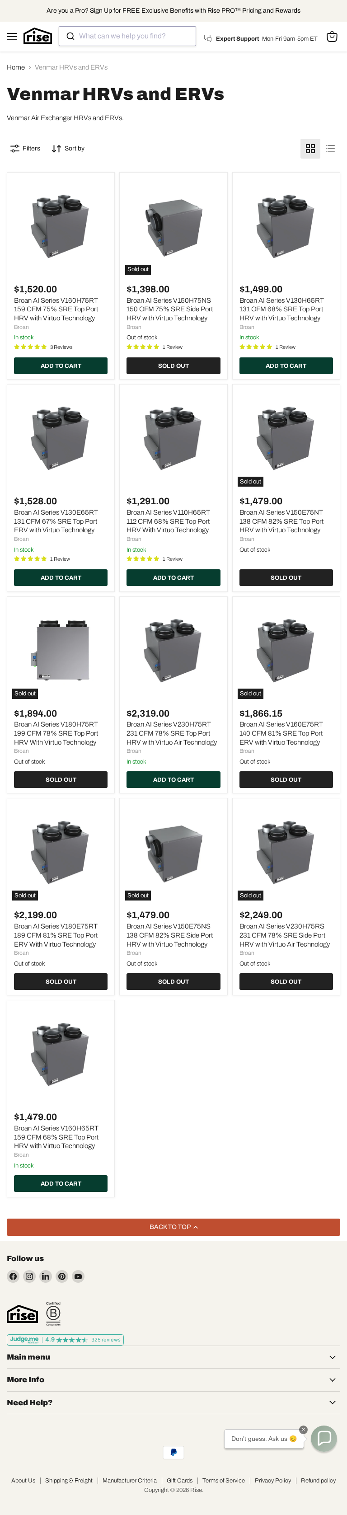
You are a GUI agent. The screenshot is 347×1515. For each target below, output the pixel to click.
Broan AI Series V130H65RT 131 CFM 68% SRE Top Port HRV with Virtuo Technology (281, 309)
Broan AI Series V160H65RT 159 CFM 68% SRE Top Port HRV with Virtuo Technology (56, 1137)
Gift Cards (179, 1480)
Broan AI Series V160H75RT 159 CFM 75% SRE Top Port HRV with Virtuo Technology (56, 309)
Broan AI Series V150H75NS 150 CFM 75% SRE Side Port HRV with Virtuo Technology (170, 309)
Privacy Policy (273, 1480)
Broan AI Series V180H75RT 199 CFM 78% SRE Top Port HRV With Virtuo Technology (56, 733)
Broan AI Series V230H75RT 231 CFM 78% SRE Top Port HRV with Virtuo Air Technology (172, 733)
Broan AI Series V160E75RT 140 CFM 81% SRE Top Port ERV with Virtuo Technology (281, 733)
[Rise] (22, 1314)
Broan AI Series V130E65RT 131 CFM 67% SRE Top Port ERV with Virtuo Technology (56, 521)
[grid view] (310, 149)
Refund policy (318, 1480)
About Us (23, 1480)
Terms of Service (223, 1480)
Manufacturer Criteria (130, 1480)
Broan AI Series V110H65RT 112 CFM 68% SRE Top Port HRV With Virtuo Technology (168, 521)
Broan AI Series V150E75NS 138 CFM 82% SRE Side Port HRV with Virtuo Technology (170, 935)
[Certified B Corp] (53, 1314)
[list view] (330, 149)
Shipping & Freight (69, 1480)
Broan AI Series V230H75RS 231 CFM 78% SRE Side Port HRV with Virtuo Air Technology (284, 935)
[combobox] (127, 36)
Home (16, 67)
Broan (21, 327)
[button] (324, 1439)
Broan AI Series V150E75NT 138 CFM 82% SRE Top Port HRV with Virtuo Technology (281, 521)
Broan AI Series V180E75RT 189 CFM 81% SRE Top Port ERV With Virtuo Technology (56, 935)
